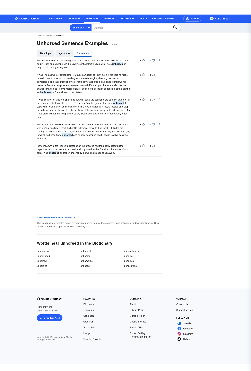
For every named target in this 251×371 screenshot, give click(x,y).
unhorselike (87, 260)
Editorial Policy (137, 315)
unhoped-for (43, 251)
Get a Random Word (50, 317)
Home (39, 35)
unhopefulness (131, 251)
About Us (134, 304)
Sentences (78, 27)
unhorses (129, 260)
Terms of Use (136, 327)
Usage (86, 333)
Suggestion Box (184, 310)
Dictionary (88, 304)
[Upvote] (143, 60)
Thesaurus (88, 310)
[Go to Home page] (27, 18)
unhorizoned (43, 256)
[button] (192, 19)
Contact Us (182, 304)
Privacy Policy (137, 310)
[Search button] (176, 27)
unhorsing (42, 265)
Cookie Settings (138, 321)
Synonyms (64, 53)
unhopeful (86, 251)
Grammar (88, 321)
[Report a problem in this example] (160, 60)
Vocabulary (89, 327)
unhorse (128, 256)
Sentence (49, 35)
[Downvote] (153, 60)
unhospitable (131, 265)
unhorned (85, 256)
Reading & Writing (92, 339)
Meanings (45, 53)
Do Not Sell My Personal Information (140, 334)
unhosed (85, 265)
